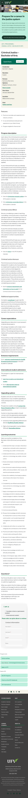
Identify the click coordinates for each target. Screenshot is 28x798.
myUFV (16, 719)
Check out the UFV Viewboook (9, 680)
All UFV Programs (6, 675)
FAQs (2, 717)
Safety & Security (19, 717)
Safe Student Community (7, 739)
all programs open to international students (11, 385)
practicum (11, 300)
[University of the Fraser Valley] (13, 760)
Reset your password (20, 714)
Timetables (3, 746)
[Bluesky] (19, 692)
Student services (5, 744)
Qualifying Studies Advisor (16, 423)
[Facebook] (8, 692)
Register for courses (6, 736)
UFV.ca (14, 2)
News (16, 745)
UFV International (6, 684)
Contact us (17, 747)
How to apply (6, 88)
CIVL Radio (3, 751)
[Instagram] (16, 692)
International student (12, 615)
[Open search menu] (25, 2)
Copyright (9, 790)
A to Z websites (18, 704)
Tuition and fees (7, 104)
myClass (3, 749)
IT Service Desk (18, 712)
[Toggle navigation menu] (2, 2)
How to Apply (4, 707)
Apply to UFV (5, 667)
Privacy (14, 790)
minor (9, 251)
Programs (9, 44)
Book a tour (4, 709)
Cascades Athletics (19, 735)
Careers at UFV (18, 732)
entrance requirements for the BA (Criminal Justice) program (13, 360)
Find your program (5, 704)
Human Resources (19, 742)
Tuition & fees (4, 714)
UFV (3, 44)
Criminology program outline (15, 196)
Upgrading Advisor (14, 428)
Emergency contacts (19, 709)
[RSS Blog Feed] (14, 692)
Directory (17, 707)
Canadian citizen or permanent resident (14, 612)
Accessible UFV (18, 727)
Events (16, 740)
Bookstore (3, 734)
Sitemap (19, 790)
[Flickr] (11, 692)
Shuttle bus (4, 741)
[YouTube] (20, 793)
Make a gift (17, 737)
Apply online (20, 61)
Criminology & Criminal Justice (17, 662)
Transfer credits (5, 712)
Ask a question (18, 702)
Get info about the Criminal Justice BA (14, 37)
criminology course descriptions (14, 202)
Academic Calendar (5, 702)
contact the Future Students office (13, 407)
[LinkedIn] (17, 793)
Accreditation (18, 729)
